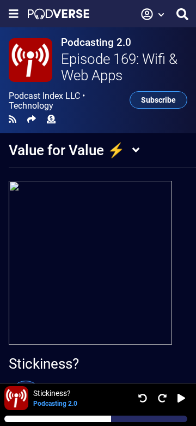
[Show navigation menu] (13, 14)
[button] (153, 14)
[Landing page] (58, 14)
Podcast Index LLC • (47, 101)
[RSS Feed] (12, 119)
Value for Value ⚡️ (67, 150)
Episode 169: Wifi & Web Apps (119, 67)
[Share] (31, 119)
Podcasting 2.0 (96, 42)
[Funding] (51, 119)
